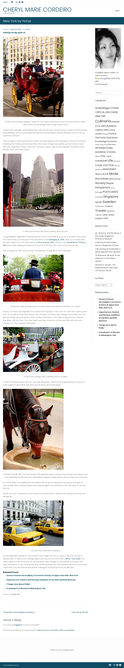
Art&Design (102, 108)
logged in (18, 625)
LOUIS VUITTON (104, 165)
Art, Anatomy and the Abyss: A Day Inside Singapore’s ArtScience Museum (108, 236)
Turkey (105, 215)
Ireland (97, 156)
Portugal (98, 192)
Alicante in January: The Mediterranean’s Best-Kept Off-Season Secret (106, 268)
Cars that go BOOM (79, 612)
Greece (97, 144)
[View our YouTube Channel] (14, 2)
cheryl (27, 29)
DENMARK (116, 121)
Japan (109, 156)
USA (18, 594)
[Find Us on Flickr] (22, 2)
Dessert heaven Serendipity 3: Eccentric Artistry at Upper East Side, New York (42, 575)
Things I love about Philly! (18, 584)
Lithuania (116, 161)
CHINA (114, 108)
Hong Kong (103, 144)
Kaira (17, 665)
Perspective (102, 187)
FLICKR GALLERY (101, 84)
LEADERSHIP (101, 160)
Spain (98, 202)
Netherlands (115, 178)
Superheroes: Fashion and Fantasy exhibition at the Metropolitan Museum (41, 580)
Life (110, 160)
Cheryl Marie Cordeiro (37, 10)
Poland (112, 188)
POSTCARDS (110, 192)
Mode (113, 173)
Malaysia (98, 169)
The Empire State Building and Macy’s (19, 612)
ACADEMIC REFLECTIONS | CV (107, 72)
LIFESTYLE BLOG (101, 75)
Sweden (109, 201)
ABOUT (5, 2)
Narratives (101, 178)
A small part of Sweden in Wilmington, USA (26, 588)
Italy (103, 155)
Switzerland (99, 206)
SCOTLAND (99, 197)
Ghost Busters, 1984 (46, 242)
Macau (117, 166)
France (112, 133)
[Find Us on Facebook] (12, 2)
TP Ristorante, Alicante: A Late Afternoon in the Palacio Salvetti (107, 258)
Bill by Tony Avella (73, 559)
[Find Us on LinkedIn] (19, 2)
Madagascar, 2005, (57, 239)
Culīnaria (103, 121)
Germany (100, 137)
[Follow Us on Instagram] (16, 2)
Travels (13, 594)
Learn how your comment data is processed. (55, 630)
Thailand (108, 206)
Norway (100, 183)
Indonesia (112, 144)
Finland (105, 134)
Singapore (110, 197)
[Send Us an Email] (9, 2)
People (110, 183)
